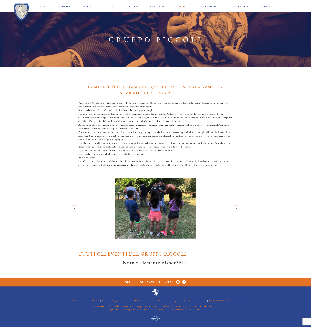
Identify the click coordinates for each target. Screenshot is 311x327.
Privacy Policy (237, 300)
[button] (74, 208)
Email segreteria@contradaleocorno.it (186, 300)
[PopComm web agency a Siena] (155, 320)
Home (43, 6)
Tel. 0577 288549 (155, 300)
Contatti (265, 6)
